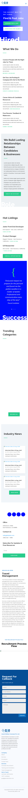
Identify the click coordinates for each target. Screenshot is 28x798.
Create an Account (12, 194)
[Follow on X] (14, 514)
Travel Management (6, 770)
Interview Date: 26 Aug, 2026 (13, 450)
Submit (22, 715)
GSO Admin (10, 452)
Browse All (14, 414)
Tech (6, 359)
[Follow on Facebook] (9, 514)
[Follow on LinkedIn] (23, 514)
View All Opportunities (13, 256)
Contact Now (4, 761)
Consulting (10, 390)
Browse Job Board (9, 73)
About (3, 754)
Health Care (11, 374)
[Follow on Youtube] (19, 514)
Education (10, 405)
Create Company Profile (11, 91)
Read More (14, 492)
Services (3, 757)
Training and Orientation (7, 768)
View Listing (7, 231)
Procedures (4, 759)
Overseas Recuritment (7, 765)
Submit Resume (7, 126)
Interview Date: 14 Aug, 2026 (13, 480)
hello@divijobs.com (8, 535)
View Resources (15, 109)
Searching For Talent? (13, 29)
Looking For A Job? (12, 23)
